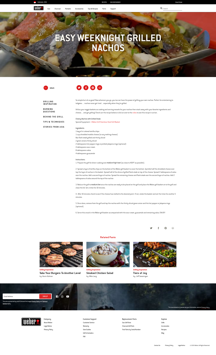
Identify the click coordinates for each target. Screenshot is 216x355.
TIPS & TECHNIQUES (53, 121)
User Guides (87, 330)
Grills (162, 323)
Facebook (57, 296)
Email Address (8, 296)
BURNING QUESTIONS (49, 110)
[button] (51, 8)
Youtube (67, 296)
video (135, 113)
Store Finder (178, 2)
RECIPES (104, 2)
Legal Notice (48, 326)
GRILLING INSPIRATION (50, 102)
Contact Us (157, 345)
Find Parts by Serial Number (131, 330)
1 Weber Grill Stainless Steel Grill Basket (105, 122)
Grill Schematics (88, 333)
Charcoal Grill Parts (128, 326)
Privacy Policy (36, 301)
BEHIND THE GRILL (53, 116)
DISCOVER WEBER (115, 2)
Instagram (62, 296)
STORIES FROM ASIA (53, 127)
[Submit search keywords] (161, 8)
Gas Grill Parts (126, 323)
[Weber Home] (39, 8)
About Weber (48, 323)
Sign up (45, 296)
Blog (162, 333)
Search (165, 9)
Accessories (165, 326)
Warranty (86, 326)
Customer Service (88, 323)
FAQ (84, 337)
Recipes (164, 330)
